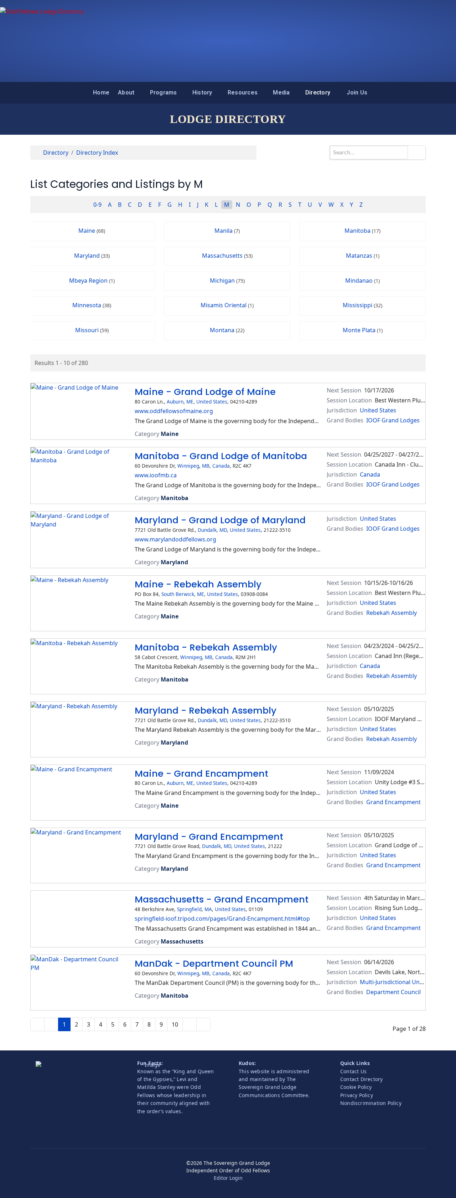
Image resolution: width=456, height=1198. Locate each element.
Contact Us (353, 1071)
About (126, 92)
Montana (227, 330)
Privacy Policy (356, 1095)
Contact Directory (361, 1079)
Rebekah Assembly (391, 613)
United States (211, 401)
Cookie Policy (356, 1087)
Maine (91, 231)
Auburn (175, 401)
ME (189, 401)
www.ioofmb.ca (156, 475)
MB (205, 465)
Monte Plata (363, 330)
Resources (243, 92)
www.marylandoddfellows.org (175, 539)
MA (208, 909)
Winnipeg (188, 465)
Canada (221, 465)
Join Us (357, 92)
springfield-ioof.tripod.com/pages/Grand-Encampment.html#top (222, 918)
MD (223, 529)
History (202, 92)
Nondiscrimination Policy (370, 1103)
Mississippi (362, 305)
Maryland (92, 255)
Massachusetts (227, 255)
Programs (163, 92)
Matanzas (362, 255)
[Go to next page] (189, 1024)
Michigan (227, 280)
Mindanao (362, 280)
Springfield (189, 909)
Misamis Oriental (227, 305)
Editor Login (228, 1177)
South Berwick (177, 594)
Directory (317, 92)
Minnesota (91, 305)
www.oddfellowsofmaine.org (174, 411)
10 (175, 1024)
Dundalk (207, 529)
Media (281, 92)
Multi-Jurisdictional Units (393, 982)
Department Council (393, 992)
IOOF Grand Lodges (393, 420)
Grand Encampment (393, 802)
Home (101, 92)
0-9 (97, 205)
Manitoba (362, 231)
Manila (227, 231)
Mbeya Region (92, 280)
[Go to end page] (203, 1024)
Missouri (92, 330)
